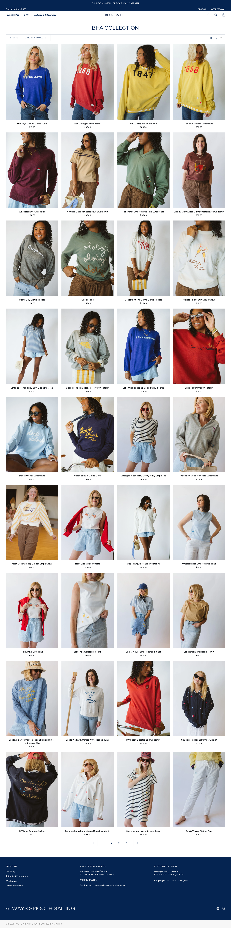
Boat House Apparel (20, 923)
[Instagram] (224, 908)
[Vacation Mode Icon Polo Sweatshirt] (199, 434)
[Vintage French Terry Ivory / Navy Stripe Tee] (143, 434)
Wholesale (11, 880)
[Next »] (138, 843)
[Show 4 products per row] (221, 38)
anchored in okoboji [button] (93, 866)
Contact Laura (87, 885)
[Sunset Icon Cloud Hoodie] (32, 170)
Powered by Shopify (50, 923)
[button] (26, 15)
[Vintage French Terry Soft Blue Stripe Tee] (32, 346)
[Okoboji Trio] (87, 258)
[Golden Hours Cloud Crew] (87, 434)
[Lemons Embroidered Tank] (87, 610)
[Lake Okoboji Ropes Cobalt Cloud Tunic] (143, 346)
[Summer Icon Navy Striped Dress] (143, 789)
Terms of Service (14, 885)
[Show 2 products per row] (210, 38)
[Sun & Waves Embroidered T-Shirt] (143, 610)
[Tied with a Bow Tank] (32, 610)
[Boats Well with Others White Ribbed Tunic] (87, 698)
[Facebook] (218, 908)
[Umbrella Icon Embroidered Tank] (199, 522)
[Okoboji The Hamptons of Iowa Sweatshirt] (87, 346)
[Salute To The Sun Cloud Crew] (199, 258)
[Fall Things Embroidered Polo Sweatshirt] (143, 170)
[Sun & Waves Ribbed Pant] (199, 789)
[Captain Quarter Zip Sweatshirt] (143, 522)
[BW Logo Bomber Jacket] (32, 789)
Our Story (10, 871)
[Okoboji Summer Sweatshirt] (199, 346)
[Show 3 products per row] (215, 38)
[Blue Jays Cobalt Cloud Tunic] (32, 82)
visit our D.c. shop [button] (165, 866)
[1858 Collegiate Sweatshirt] (199, 82)
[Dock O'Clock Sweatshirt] (32, 434)
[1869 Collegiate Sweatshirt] (87, 82)
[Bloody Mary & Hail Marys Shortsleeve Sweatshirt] (199, 170)
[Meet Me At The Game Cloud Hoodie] (143, 258)
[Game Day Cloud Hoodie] (32, 258)
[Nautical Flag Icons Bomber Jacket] (199, 698)
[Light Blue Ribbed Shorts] (87, 522)
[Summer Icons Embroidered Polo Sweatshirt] (87, 789)
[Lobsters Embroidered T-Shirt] (199, 610)
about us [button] (11, 866)
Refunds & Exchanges (17, 876)
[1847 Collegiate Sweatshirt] (143, 82)
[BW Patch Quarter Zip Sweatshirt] (143, 698)
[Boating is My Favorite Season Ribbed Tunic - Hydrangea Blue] (32, 698)
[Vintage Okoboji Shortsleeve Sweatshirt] (87, 170)
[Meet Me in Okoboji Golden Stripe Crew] (32, 522)
